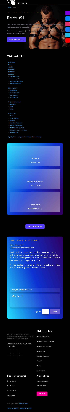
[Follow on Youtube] (9, 357)
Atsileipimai (11, 62)
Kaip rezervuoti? (14, 76)
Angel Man (13, 104)
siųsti (55, 311)
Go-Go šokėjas (41, 371)
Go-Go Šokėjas (14, 118)
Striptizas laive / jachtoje (17, 128)
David (11, 107)
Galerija (10, 67)
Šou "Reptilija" (14, 95)
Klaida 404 (11, 69)
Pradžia (9, 7)
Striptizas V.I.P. (14, 132)
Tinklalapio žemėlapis (25, 408)
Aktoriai (12, 116)
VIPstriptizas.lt (23, 403)
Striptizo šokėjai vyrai (14, 102)
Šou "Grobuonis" (14, 93)
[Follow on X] (15, 357)
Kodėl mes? (11, 72)
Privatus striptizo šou (16, 125)
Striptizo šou (12, 113)
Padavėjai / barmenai (16, 123)
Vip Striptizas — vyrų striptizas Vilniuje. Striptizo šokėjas (25, 137)
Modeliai (12, 120)
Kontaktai (11, 74)
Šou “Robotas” (11, 391)
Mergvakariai (13, 90)
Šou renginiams (13, 88)
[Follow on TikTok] (21, 351)
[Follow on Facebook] (9, 351)
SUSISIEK (42, 394)
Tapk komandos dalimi (16, 81)
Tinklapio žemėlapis (15, 83)
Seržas (11, 109)
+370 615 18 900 (41, 386)
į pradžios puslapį (16, 39)
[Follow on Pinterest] (21, 357)
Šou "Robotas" (14, 97)
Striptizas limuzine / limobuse (18, 130)
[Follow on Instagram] (15, 351)
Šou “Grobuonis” (12, 381)
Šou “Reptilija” (11, 386)
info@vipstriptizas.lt (35, 208)
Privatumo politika (15, 79)
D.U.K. (10, 64)
